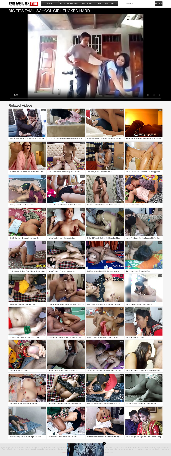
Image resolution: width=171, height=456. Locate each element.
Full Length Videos (107, 4)
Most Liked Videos (69, 4)
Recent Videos (88, 4)
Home (49, 4)
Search (158, 4)
